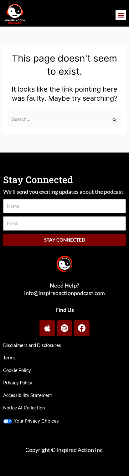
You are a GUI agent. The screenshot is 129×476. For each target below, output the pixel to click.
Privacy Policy (17, 382)
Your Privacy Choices (36, 421)
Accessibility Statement (27, 395)
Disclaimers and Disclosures (32, 345)
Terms (9, 357)
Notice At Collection (24, 407)
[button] (121, 15)
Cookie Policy (17, 370)
